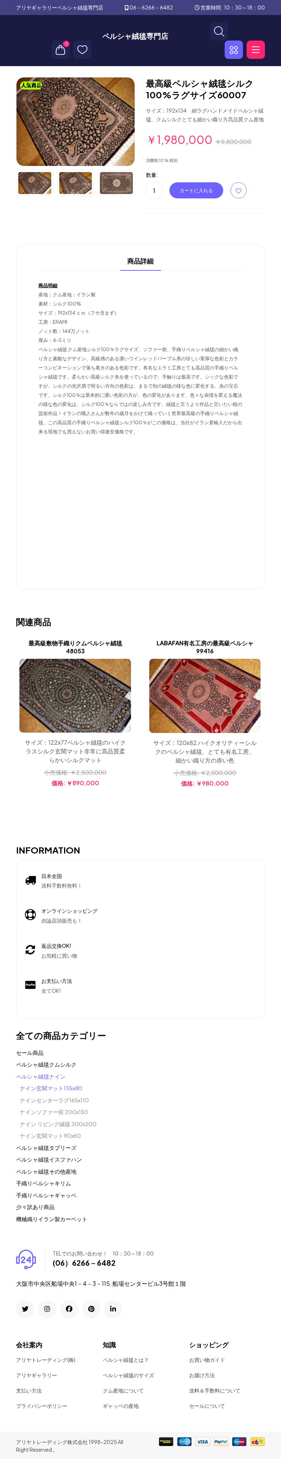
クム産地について (123, 1390)
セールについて (207, 1405)
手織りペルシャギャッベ (46, 1195)
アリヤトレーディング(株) (45, 1359)
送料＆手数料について (214, 1390)
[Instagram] (47, 1309)
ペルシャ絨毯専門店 (135, 35)
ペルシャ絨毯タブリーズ (46, 1147)
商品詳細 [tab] (140, 261)
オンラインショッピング (69, 910)
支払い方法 (29, 1390)
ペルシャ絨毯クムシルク (46, 1064)
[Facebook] (69, 1309)
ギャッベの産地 (121, 1405)
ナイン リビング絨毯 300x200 (58, 1123)
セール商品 (30, 1052)
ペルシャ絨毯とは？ (126, 1359)
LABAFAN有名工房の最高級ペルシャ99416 (205, 647)
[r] (25, 1309)
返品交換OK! (56, 945)
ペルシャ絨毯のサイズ (128, 1375)
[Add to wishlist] (124, 684)
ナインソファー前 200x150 (54, 1111)
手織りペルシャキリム (43, 1182)
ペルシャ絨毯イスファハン (49, 1159)
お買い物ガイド (207, 1359)
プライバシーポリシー (41, 1405)
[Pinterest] (91, 1309)
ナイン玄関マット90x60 (50, 1135)
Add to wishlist (239, 190)
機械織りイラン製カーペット (51, 1218)
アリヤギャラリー (36, 1375)
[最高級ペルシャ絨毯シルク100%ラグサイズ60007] (75, 121)
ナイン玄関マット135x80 (51, 1087)
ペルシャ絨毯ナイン (40, 1076)
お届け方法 (202, 1375)
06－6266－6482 (151, 7)
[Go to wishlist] (82, 50)
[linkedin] (113, 1309)
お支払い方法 (56, 980)
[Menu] (256, 50)
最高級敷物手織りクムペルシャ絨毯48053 (75, 647)
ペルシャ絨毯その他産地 (46, 1171)
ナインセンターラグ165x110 (54, 1100)
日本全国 (51, 876)
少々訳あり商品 (35, 1206)
